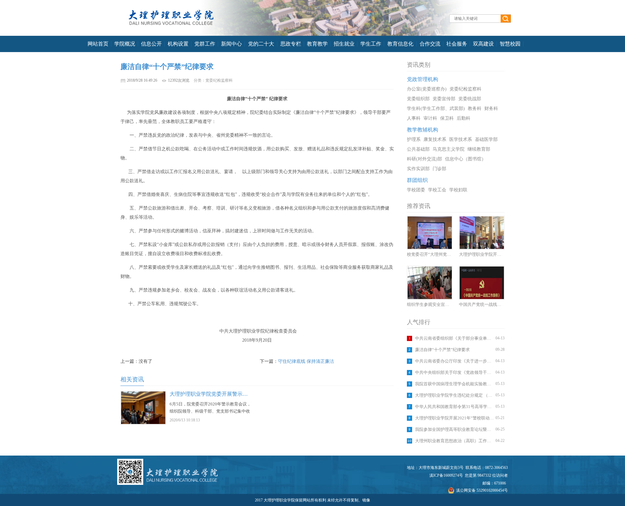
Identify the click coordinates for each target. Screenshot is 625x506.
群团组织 (417, 180)
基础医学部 (486, 139)
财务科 (491, 108)
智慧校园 (510, 44)
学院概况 (124, 44)
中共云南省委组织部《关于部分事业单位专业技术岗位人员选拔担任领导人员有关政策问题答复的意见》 (454, 338)
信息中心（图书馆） (465, 159)
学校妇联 (458, 189)
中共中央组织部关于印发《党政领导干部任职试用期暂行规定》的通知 (454, 372)
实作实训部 (418, 168)
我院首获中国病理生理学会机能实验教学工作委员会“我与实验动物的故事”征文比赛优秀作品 (454, 383)
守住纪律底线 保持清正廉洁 (306, 361)
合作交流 (430, 44)
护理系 (414, 139)
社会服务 (456, 44)
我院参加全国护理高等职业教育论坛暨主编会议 (454, 429)
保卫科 (447, 118)
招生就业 (344, 44)
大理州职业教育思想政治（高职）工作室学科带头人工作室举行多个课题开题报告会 (454, 440)
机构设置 (178, 44)
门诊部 (439, 168)
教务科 (474, 108)
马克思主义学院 (449, 149)
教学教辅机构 (422, 129)
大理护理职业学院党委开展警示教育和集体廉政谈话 (229, 394)
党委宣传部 (444, 98)
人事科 (414, 118)
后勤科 (463, 118)
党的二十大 (261, 44)
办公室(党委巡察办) (427, 89)
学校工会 (437, 189)
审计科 (430, 118)
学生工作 (370, 44)
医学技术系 (460, 139)
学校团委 (416, 189)
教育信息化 (400, 44)
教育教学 (317, 44)
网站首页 (98, 44)
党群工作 (204, 44)
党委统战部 (469, 98)
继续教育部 (478, 149)
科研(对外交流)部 (424, 159)
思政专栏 (290, 44)
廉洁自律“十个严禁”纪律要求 (442, 349)
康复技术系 (435, 139)
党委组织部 (418, 98)
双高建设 (483, 44)
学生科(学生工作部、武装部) (436, 108)
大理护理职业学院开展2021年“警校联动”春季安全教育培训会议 (454, 418)
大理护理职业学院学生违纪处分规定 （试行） (454, 395)
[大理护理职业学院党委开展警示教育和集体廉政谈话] (143, 422)
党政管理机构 (422, 79)
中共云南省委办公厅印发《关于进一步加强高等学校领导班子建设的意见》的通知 (454, 361)
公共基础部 (418, 149)
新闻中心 (231, 44)
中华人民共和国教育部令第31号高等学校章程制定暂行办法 (454, 406)
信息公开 (151, 44)
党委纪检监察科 (465, 89)
